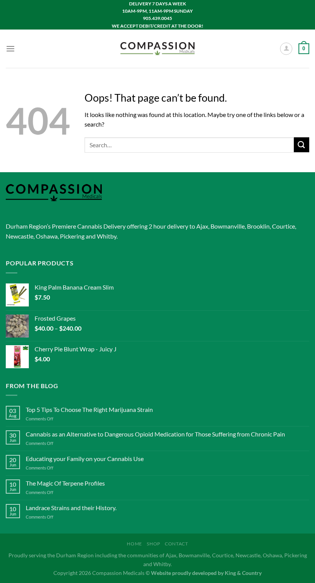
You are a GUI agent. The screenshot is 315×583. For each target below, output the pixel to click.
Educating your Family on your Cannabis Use (85, 458)
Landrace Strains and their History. (71, 507)
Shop (153, 544)
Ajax (202, 226)
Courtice (283, 226)
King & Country (243, 573)
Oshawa (47, 236)
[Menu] (10, 48)
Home (134, 544)
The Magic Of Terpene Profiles (65, 483)
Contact (176, 544)
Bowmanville (228, 226)
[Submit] (301, 144)
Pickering (72, 236)
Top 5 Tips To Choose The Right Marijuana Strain (89, 409)
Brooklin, (259, 226)
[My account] (286, 49)
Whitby (106, 236)
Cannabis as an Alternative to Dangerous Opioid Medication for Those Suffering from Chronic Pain (155, 434)
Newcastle (19, 236)
